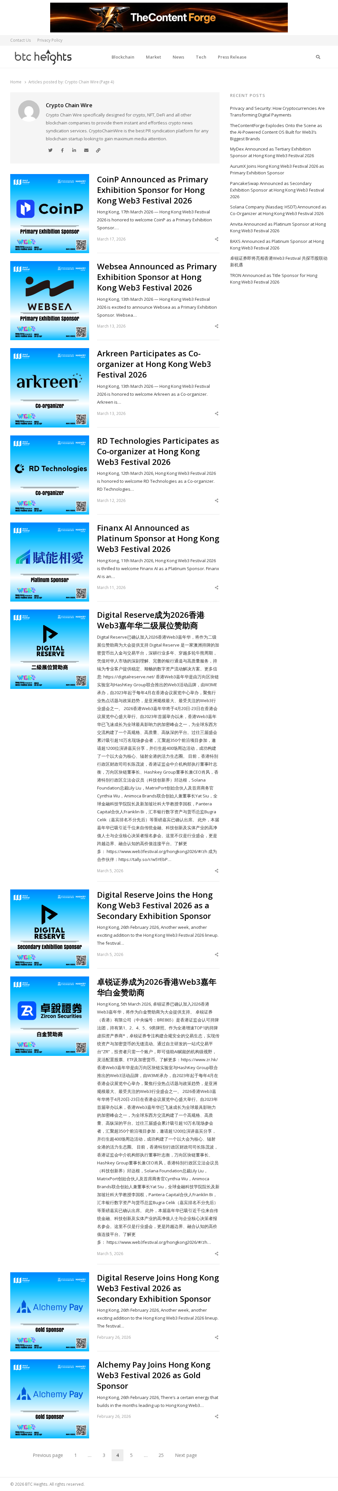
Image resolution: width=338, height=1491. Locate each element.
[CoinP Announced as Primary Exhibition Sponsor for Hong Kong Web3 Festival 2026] (49, 178)
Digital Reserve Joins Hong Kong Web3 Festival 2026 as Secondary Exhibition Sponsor (158, 1288)
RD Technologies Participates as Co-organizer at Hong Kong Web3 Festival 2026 (158, 451)
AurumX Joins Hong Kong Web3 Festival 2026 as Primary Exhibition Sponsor (277, 169)
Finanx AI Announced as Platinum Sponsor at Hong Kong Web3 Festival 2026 (158, 538)
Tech (201, 57)
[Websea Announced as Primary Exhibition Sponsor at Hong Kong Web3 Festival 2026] (49, 265)
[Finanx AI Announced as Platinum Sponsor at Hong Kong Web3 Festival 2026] (49, 526)
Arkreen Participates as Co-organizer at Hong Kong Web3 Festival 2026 (154, 364)
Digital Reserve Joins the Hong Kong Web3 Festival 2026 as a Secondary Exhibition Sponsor (155, 905)
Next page (186, 1455)
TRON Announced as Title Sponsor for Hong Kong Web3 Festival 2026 (273, 278)
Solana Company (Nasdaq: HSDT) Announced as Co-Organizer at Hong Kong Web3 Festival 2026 (278, 210)
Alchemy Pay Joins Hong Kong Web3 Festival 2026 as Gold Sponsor (153, 1375)
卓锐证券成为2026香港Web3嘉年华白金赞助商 (157, 987)
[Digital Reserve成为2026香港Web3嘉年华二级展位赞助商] (49, 613)
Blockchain (123, 57)
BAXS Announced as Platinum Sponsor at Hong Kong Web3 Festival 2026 (277, 244)
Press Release (232, 57)
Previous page (48, 1455)
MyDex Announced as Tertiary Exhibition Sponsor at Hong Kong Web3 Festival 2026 (272, 152)
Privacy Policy (49, 40)
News (178, 57)
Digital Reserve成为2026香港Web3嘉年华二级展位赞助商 (151, 620)
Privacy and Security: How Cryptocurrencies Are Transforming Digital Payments (277, 111)
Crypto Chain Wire (69, 105)
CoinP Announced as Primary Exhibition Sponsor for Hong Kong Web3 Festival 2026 (152, 190)
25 (163, 1456)
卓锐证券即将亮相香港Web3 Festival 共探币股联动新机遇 (278, 261)
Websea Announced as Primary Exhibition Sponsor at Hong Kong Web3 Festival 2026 (157, 277)
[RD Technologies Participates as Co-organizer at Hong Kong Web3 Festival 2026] (49, 439)
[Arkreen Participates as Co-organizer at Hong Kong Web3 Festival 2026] (49, 352)
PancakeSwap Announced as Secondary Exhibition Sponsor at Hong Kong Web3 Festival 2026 (277, 190)
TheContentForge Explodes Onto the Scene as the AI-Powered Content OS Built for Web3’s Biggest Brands (276, 132)
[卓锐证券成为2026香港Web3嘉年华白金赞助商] (49, 980)
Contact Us (20, 40)
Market (153, 57)
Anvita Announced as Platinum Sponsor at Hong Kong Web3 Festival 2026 (278, 227)
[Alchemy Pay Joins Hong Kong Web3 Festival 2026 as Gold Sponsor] (49, 1363)
